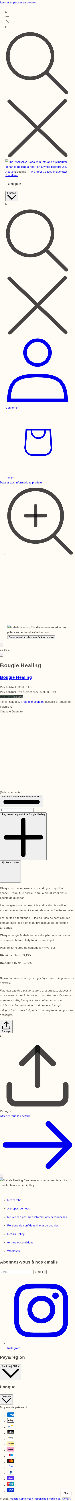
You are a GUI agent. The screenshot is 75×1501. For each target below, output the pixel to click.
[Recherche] (37, 91)
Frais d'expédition (32, 701)
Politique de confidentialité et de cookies (33, 1225)
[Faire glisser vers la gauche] (1, 645)
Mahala (14, 1499)
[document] (37, 1183)
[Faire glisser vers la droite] (1, 655)
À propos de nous (18, 1208)
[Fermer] (1, 1175)
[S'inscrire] (45, 1272)
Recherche (14, 1200)
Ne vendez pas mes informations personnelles (37, 1217)
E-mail (39, 1271)
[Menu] (7, 17)
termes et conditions (20, 1242)
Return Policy (16, 1234)
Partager (6, 1031)
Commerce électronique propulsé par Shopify (45, 1499)
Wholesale (14, 1250)
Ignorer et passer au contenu (18, 2)
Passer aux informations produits (21, 482)
